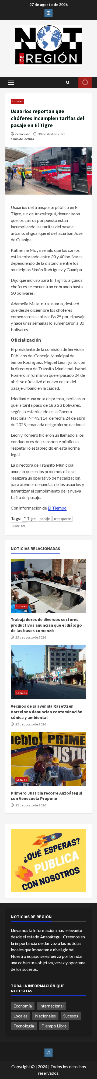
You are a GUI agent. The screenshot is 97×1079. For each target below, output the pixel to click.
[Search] (68, 82)
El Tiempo (57, 507)
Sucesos (70, 1015)
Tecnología (23, 1025)
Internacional (51, 1005)
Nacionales (45, 1015)
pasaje (45, 519)
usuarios (19, 525)
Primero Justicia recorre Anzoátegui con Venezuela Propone (48, 759)
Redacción (22, 134)
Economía (22, 1005)
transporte (62, 519)
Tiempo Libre (54, 1025)
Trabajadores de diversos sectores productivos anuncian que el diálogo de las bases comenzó (48, 586)
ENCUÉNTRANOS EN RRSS (85, 82)
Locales (17, 101)
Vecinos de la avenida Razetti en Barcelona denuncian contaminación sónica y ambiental (48, 672)
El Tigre (30, 519)
